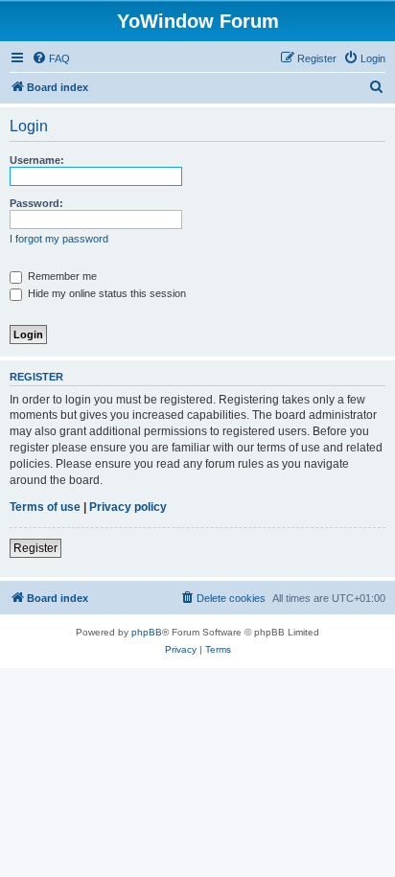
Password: (36, 203)
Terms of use (45, 507)
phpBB (146, 632)
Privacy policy (128, 507)
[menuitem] (51, 58)
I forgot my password (59, 238)
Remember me (61, 276)
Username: (37, 160)
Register (35, 548)
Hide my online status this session (105, 293)
